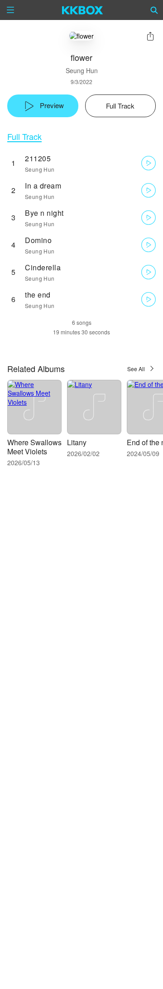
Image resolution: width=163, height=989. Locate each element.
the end (38, 294)
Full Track (24, 136)
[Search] (154, 10)
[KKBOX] (82, 10)
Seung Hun (82, 70)
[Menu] (10, 10)
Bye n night (44, 213)
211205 (38, 158)
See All (136, 369)
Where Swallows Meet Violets (34, 447)
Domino (38, 240)
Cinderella (43, 267)
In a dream (43, 185)
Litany (76, 442)
